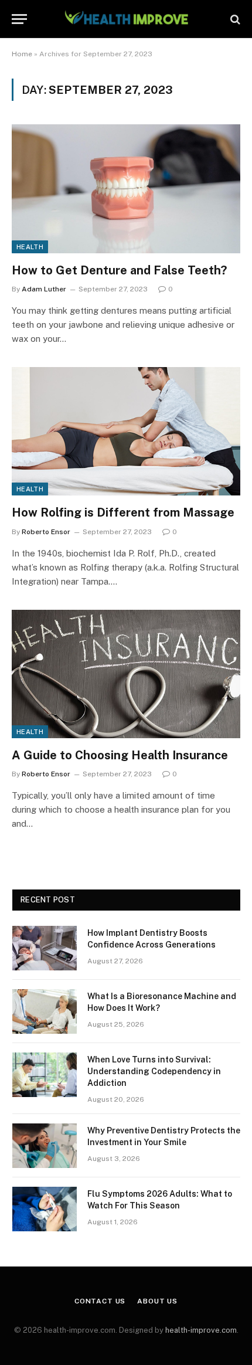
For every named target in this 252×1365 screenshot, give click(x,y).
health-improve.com (201, 1330)
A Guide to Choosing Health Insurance (120, 755)
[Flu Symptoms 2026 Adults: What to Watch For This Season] (44, 1209)
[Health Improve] (126, 19)
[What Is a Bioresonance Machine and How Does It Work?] (44, 1011)
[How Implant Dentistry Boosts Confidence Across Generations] (44, 948)
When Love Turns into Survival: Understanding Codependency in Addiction (154, 1071)
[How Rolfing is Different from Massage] (126, 431)
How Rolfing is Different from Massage (124, 512)
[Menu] (19, 19)
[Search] (234, 19)
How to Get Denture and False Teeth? (121, 270)
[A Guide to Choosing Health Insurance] (126, 674)
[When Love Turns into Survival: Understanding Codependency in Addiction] (44, 1074)
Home (22, 54)
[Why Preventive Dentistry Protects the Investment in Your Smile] (44, 1145)
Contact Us (99, 1301)
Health (29, 246)
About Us (157, 1301)
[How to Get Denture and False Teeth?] (126, 188)
